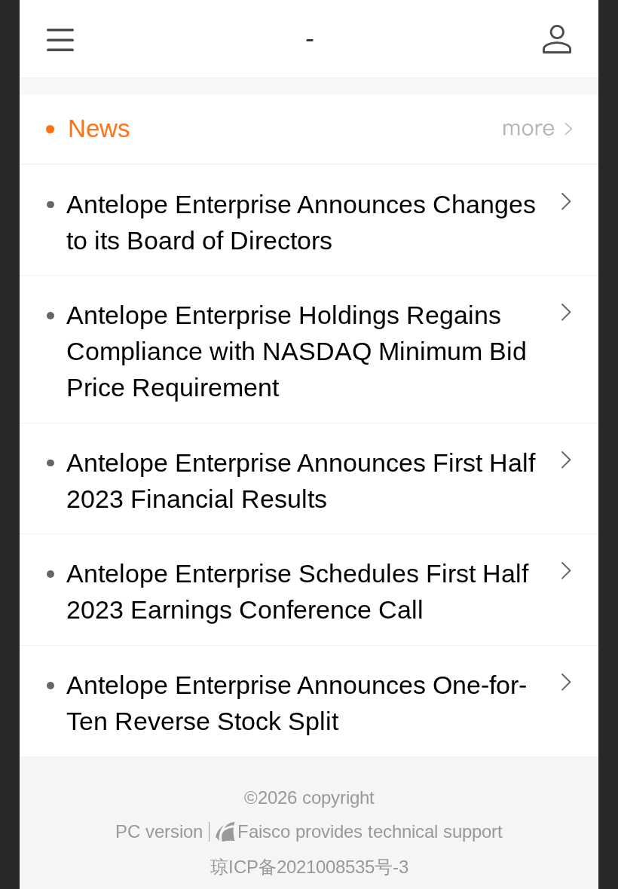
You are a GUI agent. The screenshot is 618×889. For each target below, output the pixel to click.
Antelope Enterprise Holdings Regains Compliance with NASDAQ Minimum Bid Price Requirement (296, 351)
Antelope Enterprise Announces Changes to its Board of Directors (301, 223)
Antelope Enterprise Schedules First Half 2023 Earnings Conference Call (297, 592)
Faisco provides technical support (369, 831)
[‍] (537, 129)
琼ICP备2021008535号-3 (309, 867)
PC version (159, 831)
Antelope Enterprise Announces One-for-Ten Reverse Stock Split (296, 703)
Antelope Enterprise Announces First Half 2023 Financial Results (300, 481)
